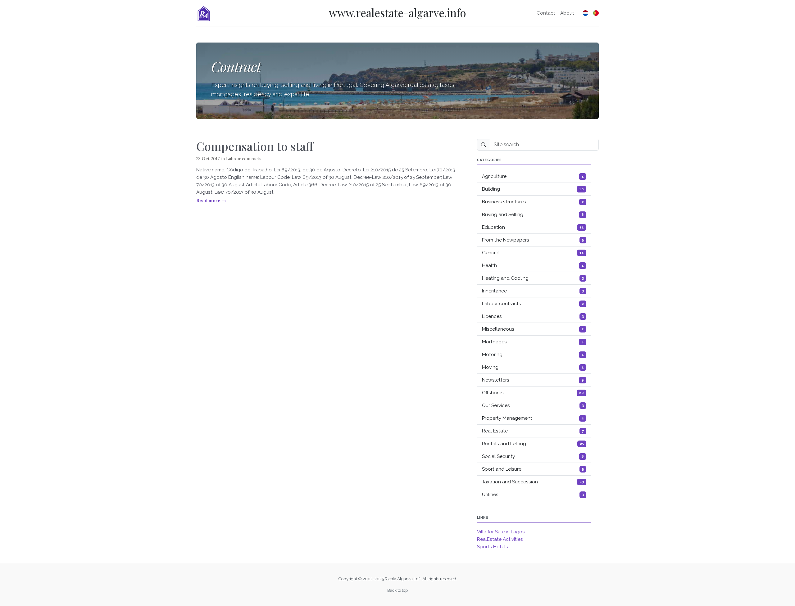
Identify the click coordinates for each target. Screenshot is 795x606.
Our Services (533, 405)
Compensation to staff (254, 146)
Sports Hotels (492, 546)
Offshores (533, 393)
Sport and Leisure (533, 469)
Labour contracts (243, 158)
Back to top (397, 590)
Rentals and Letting (533, 443)
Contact (546, 13)
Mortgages (533, 342)
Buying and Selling (533, 214)
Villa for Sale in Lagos (501, 532)
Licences (533, 316)
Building (533, 189)
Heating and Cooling (533, 278)
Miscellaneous (533, 329)
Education (533, 227)
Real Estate (533, 431)
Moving (533, 367)
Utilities (533, 494)
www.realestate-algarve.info (397, 12)
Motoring (533, 354)
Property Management (533, 418)
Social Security (533, 456)
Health (533, 265)
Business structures (533, 202)
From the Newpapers (533, 240)
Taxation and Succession (533, 482)
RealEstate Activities (500, 539)
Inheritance (533, 291)
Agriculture (533, 176)
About (567, 13)
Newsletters (533, 380)
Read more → (211, 200)
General (533, 253)
